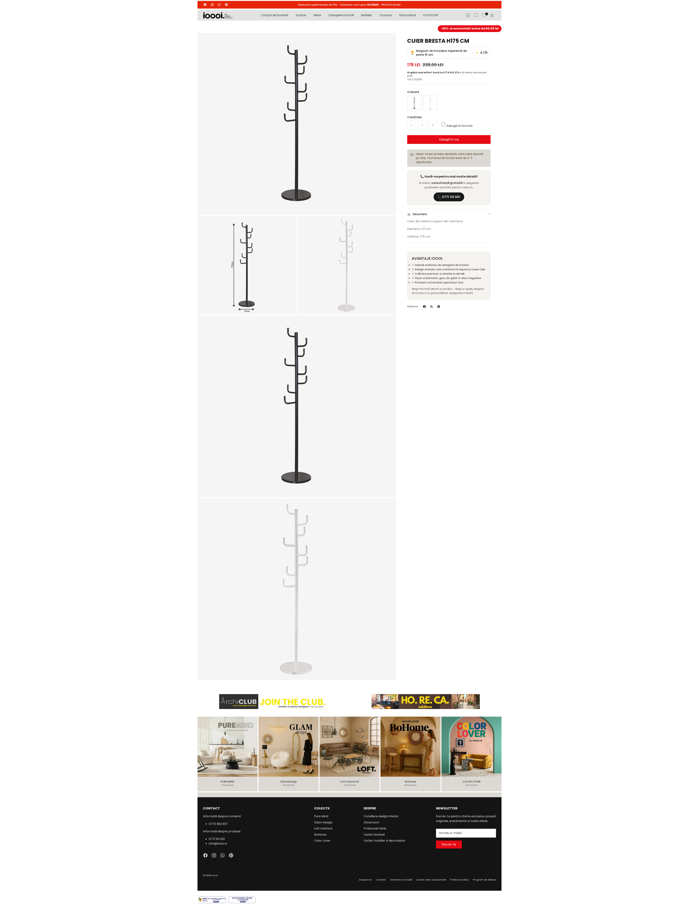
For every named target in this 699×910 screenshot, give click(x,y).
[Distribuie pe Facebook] (424, 306)
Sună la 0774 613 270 (446, 72)
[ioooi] (218, 15)
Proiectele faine (375, 828)
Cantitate (414, 117)
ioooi (215, 875)
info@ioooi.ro (218, 843)
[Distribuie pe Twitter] (431, 306)
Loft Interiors (323, 828)
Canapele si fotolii (341, 15)
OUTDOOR (430, 15)
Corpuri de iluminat (274, 15)
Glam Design (323, 822)
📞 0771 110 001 (449, 197)
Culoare (413, 92)
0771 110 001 (217, 839)
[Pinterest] (226, 4)
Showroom (371, 822)
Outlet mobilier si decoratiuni (384, 841)
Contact (381, 879)
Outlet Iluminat (374, 835)
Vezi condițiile (414, 79)
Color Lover (322, 841)
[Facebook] (205, 4)
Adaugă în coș (449, 139)
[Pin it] (438, 306)
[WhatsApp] (219, 4)
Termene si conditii (401, 879)
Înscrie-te (449, 844)
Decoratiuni (407, 15)
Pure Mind (321, 816)
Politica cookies (459, 879)
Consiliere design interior (381, 816)
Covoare (386, 15)
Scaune (301, 15)
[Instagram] (212, 4)
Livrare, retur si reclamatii (431, 879)
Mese (317, 15)
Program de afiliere (484, 879)
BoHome (320, 835)
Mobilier (366, 15)
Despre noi (365, 879)
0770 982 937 (218, 824)
